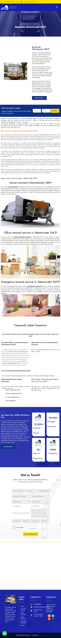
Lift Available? (17, 506)
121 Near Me (42, 635)
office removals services (22, 237)
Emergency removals (35, 286)
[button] (56, 6)
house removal (13, 187)
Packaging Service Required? (21, 513)
